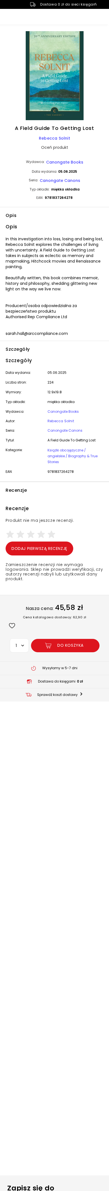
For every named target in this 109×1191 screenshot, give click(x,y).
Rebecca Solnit (54, 138)
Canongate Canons (60, 180)
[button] (54, 76)
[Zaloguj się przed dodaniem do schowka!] (12, 625)
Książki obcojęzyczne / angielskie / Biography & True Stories (73, 456)
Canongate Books (64, 162)
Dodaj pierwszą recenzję (39, 548)
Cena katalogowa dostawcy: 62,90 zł (54, 617)
